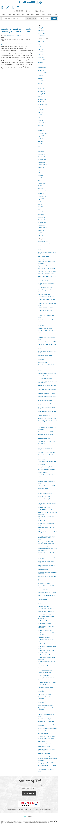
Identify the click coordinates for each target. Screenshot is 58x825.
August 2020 (41, 230)
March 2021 (41, 212)
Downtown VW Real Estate (45, 355)
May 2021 (40, 206)
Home (3, 14)
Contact (37, 14)
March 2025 (41, 88)
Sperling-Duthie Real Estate (45, 655)
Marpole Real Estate (43, 472)
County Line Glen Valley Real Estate (47, 342)
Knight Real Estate (43, 459)
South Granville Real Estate (45, 630)
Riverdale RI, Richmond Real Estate (47, 592)
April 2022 (40, 178)
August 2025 (41, 75)
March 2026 (41, 57)
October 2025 (41, 70)
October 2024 (41, 102)
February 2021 (41, 214)
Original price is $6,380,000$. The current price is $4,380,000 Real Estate (46, 537)
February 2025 (41, 91)
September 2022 (42, 164)
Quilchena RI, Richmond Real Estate (47, 576)
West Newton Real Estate (44, 733)
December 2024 (42, 96)
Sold (14, 14)
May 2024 (40, 115)
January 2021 (41, 217)
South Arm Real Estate (44, 621)
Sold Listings (41, 36)
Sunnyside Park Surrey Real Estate (47, 682)
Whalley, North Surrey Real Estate (47, 744)
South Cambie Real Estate (44, 623)
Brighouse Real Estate (44, 266)
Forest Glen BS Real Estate (45, 400)
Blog (28, 14)
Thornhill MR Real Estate (44, 694)
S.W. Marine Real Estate (44, 599)
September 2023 (42, 133)
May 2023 (40, 144)
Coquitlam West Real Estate (45, 335)
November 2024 (42, 99)
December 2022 (42, 157)
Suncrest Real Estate (43, 675)
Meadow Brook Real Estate (45, 493)
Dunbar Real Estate (43, 362)
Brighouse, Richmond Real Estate (46, 268)
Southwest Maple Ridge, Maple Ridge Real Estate (46, 651)
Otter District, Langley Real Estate (47, 546)
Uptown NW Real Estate (44, 712)
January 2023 (41, 154)
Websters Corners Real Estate (46, 721)
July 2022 (40, 170)
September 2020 (42, 227)
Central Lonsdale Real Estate (45, 308)
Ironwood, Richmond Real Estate (46, 441)
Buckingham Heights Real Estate (46, 273)
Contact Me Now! (29, 793)
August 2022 (41, 167)
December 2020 (42, 220)
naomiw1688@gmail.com (45, 809)
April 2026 (40, 54)
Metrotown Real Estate (44, 496)
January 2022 (41, 185)
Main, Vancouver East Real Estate (46, 469)
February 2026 (41, 60)
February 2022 (41, 183)
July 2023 (40, 138)
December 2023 (42, 125)
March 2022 (41, 180)
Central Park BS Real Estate (45, 310)
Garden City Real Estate (44, 415)
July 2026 (40, 46)
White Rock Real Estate (44, 746)
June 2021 (40, 204)
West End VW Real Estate (44, 731)
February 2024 (41, 123)
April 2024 (40, 117)
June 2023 (40, 141)
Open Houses (41, 33)
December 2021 (42, 188)
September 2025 (42, 73)
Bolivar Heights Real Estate (45, 256)
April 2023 (40, 146)
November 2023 (42, 128)
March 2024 (41, 120)
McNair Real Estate (43, 488)
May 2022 (40, 175)
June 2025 (40, 81)
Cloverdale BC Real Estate (44, 313)
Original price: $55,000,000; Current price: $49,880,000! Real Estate (47, 542)
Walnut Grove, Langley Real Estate (47, 719)
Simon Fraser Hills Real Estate (46, 614)
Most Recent (41, 41)
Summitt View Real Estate (44, 672)
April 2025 (40, 86)
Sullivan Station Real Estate (45, 670)
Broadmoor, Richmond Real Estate (47, 271)
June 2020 (40, 235)
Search (54, 18)
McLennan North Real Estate (45, 479)
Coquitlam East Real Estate (45, 328)
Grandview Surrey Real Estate (45, 432)
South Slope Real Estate (44, 637)
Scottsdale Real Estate (43, 606)
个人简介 (43, 14)
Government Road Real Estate (46, 425)
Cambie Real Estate (43, 280)
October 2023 (41, 130)
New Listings (41, 30)
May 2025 (40, 83)
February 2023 (41, 151)
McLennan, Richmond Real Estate (46, 486)
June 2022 (40, 172)
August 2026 (41, 44)
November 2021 (42, 191)
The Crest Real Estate (43, 685)
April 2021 (40, 209)
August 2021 (41, 199)
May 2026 (40, 52)
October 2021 (41, 193)
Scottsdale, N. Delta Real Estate (46, 609)
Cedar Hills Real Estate (44, 294)
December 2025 (42, 65)
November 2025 (42, 67)
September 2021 (42, 196)
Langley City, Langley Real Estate (46, 467)
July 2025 (40, 78)
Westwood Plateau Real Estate (46, 738)
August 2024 (41, 107)
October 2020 (41, 225)
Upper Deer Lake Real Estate (45, 705)
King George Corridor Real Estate (46, 452)
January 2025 (41, 94)
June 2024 (40, 112)
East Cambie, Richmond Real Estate (47, 373)
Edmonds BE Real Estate (44, 376)
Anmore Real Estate (43, 241)
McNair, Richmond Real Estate (46, 491)
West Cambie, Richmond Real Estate (47, 728)
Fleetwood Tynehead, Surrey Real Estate (13, 35)
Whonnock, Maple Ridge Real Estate (47, 756)
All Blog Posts (41, 28)
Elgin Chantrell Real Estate (45, 378)
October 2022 (41, 162)
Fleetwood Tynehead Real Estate (46, 393)
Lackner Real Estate (43, 464)
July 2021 (40, 201)
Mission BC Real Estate (44, 507)
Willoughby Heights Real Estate (46, 763)
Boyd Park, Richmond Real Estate (46, 259)
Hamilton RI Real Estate (44, 438)
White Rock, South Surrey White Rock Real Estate (46, 750)
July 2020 (40, 233)
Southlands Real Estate (44, 644)
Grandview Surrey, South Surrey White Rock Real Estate (46, 435)
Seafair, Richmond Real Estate (46, 611)
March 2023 (41, 149)
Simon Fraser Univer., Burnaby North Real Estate (46, 617)
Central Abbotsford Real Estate (46, 297)
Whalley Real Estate (43, 741)
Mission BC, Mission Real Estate (46, 510)
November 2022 (42, 159)
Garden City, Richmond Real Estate (47, 418)
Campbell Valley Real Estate (45, 287)
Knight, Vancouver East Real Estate (47, 461)
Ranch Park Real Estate (44, 583)
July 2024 (40, 109)
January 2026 (41, 62)
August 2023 (41, 136)
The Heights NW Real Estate (45, 687)
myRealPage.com (29, 817)
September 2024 (42, 104)
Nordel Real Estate (43, 521)
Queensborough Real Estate (45, 569)
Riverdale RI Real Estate (44, 590)
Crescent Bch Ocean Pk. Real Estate (47, 344)
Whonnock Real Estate (44, 753)
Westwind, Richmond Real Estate (46, 736)
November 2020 (42, 222)
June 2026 (40, 49)
